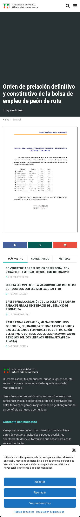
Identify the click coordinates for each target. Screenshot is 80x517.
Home (6, 119)
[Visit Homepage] (20, 5)
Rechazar (40, 492)
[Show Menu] (75, 6)
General (16, 119)
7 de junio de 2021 (13, 110)
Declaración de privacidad (50, 512)
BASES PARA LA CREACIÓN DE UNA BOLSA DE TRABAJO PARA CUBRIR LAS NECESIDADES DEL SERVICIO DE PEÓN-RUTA (40, 305)
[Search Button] (68, 6)
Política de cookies (24, 512)
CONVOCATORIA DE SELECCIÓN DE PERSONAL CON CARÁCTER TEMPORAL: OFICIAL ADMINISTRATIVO (37, 270)
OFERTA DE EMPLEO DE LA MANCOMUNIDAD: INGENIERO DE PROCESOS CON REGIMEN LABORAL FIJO (41, 287)
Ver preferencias (40, 503)
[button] (74, 450)
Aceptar (40, 482)
